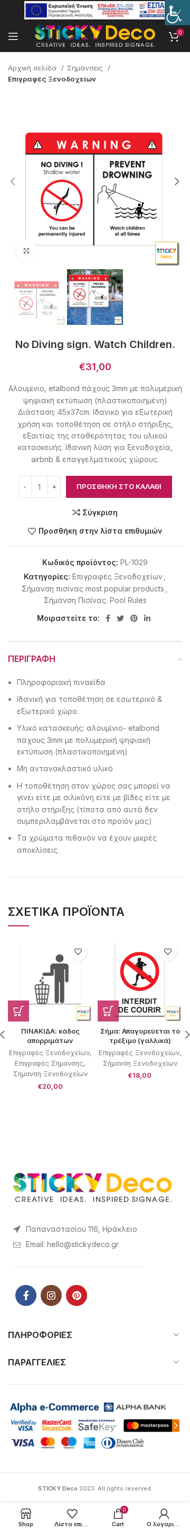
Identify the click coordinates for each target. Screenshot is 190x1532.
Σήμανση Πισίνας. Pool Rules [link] (95, 600)
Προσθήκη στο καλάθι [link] (119, 486)
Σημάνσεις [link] (86, 68)
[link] (177, 12)
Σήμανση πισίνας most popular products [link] (93, 588)
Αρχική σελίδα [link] (33, 68)
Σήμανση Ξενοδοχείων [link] (50, 1074)
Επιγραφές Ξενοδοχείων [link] (52, 79)
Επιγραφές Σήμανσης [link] (49, 1063)
